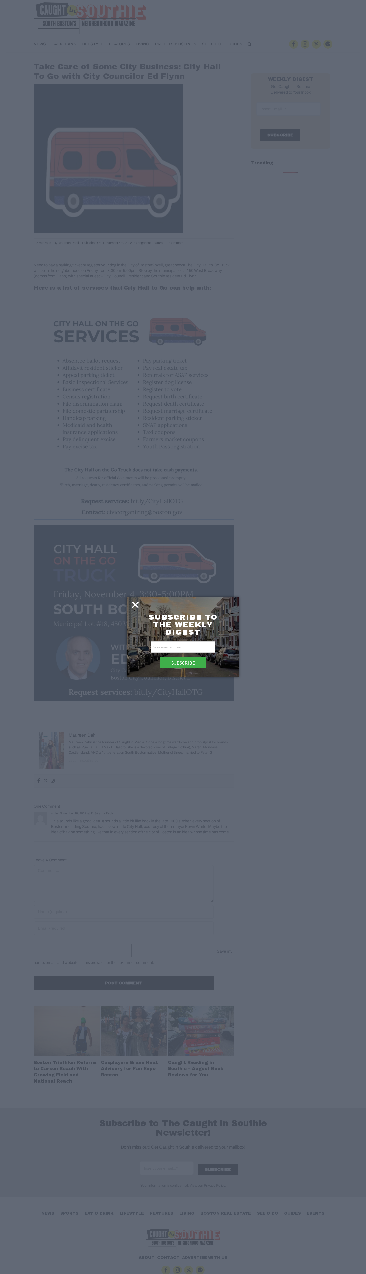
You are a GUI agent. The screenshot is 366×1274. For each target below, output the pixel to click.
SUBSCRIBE (183, 663)
